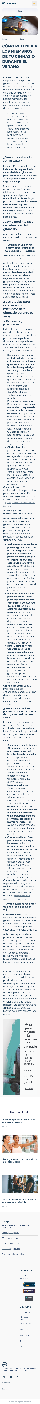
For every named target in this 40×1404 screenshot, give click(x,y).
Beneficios (23, 1312)
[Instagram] (4, 1377)
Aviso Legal (6, 1383)
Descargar (29, 1089)
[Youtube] (17, 1377)
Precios (22, 1330)
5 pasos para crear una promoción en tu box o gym (19, 504)
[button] (34, 3)
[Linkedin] (11, 1377)
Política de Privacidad (10, 1386)
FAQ (21, 1346)
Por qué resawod (26, 1324)
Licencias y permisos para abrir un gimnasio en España (18, 1120)
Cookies (5, 1389)
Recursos (23, 1335)
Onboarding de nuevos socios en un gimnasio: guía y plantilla (19, 1200)
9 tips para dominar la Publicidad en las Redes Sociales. (16, 897)
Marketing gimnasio (23, 39)
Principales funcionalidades (26, 1318)
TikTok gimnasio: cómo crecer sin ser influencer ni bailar (20, 1160)
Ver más (4, 1126)
